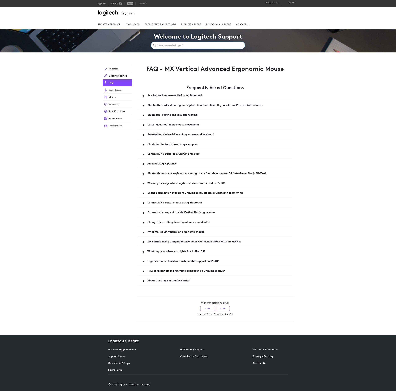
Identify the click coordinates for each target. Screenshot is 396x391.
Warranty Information (265, 349)
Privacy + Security (263, 356)
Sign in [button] (292, 3)
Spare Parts (115, 369)
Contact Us (259, 363)
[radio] (207, 308)
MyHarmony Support (192, 349)
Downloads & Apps (119, 363)
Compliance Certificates (194, 356)
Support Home (116, 356)
